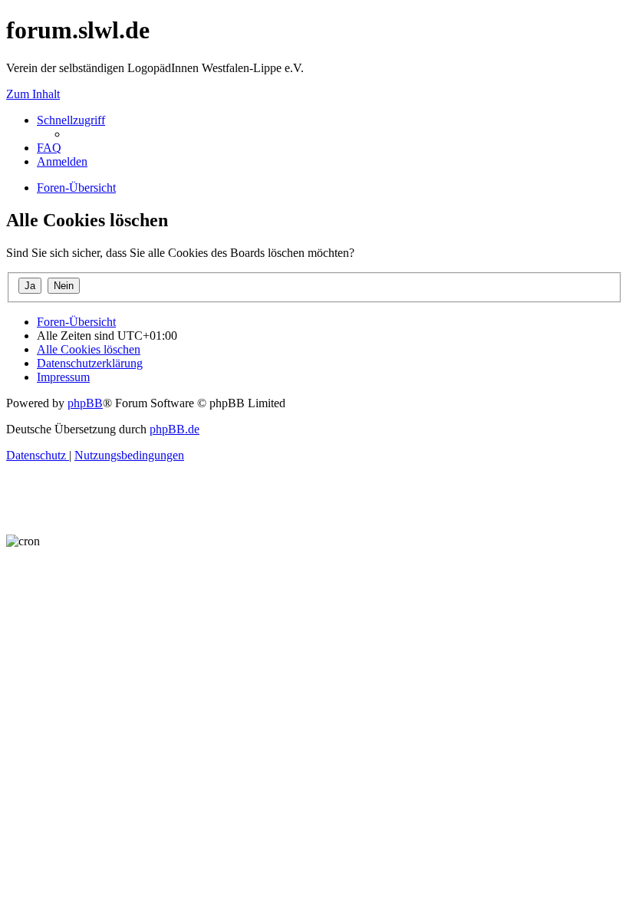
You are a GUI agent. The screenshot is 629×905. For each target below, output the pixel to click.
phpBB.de (174, 429)
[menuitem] (49, 147)
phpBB (85, 403)
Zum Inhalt (33, 93)
